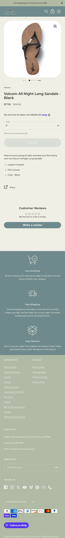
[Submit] (56, 467)
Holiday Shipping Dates (14, 417)
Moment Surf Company (30, 536)
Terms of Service (39, 377)
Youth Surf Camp (11, 387)
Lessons (7, 377)
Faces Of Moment (12, 372)
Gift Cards (8, 397)
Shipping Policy (39, 372)
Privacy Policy (38, 382)
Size (8, 122)
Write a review (32, 225)
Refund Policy (38, 367)
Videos (7, 402)
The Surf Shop (10, 367)
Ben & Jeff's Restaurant (14, 407)
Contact (7, 412)
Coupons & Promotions (14, 392)
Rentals (7, 382)
